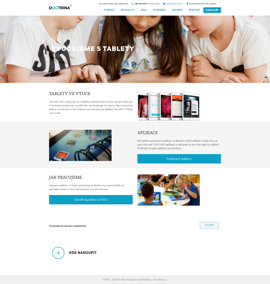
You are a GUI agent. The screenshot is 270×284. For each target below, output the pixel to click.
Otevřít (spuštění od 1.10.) (91, 199)
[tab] (136, 253)
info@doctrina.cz (174, 4)
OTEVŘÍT (209, 225)
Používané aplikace (179, 159)
